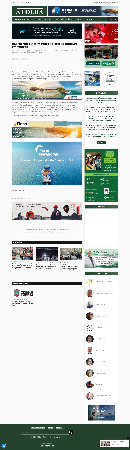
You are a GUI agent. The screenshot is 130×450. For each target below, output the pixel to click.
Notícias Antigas (26, 2)
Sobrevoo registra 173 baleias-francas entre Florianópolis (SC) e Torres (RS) (101, 136)
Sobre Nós (60, 19)
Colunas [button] (47, 19)
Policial (25, 196)
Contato (88, 19)
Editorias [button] (36, 19)
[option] (47, 129)
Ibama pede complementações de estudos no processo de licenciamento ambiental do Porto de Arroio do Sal (101, 109)
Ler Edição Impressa (98, 3)
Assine (78, 19)
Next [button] (78, 160)
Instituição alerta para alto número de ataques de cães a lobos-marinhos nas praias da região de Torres (101, 127)
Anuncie (15, 2)
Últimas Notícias (22, 19)
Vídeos (69, 19)
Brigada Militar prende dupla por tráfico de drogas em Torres (48, 230)
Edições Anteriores (112, 3)
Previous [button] (17, 160)
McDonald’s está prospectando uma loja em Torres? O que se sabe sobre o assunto (101, 100)
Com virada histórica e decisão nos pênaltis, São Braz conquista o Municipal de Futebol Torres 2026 (101, 118)
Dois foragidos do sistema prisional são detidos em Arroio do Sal (46, 232)
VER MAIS (101, 142)
